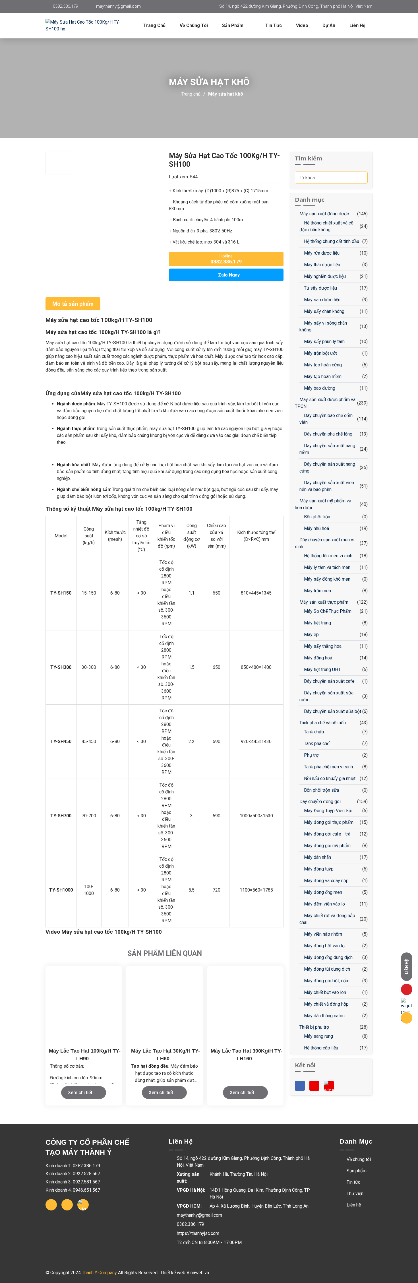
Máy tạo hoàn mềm (322, 376)
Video (302, 25)
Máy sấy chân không (323, 311)
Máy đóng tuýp (318, 869)
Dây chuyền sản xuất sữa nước (326, 696)
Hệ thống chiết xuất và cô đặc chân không (326, 226)
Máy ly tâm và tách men (326, 567)
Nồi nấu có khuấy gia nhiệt (329, 778)
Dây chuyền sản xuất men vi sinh (324, 543)
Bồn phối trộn (316, 516)
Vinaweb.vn (198, 1272)
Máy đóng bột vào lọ (324, 945)
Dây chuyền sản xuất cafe (329, 681)
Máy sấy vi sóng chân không (323, 326)
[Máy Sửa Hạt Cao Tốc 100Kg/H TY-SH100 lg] (88, 25)
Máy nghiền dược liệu (324, 276)
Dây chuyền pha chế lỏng (327, 434)
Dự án (328, 25)
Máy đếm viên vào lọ (324, 904)
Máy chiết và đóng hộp (326, 1004)
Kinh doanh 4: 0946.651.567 (72, 1190)
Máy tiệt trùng (317, 623)
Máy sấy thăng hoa (322, 646)
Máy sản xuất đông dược (323, 213)
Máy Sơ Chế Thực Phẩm (327, 611)
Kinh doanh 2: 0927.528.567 (72, 1173)
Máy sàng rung (318, 1036)
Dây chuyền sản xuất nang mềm (327, 449)
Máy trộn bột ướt (320, 353)
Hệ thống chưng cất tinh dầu (331, 241)
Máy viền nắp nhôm (322, 934)
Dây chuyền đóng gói (319, 801)
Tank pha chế (316, 743)
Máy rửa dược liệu (321, 253)
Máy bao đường (319, 388)
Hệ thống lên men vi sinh (327, 555)
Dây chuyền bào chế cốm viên (326, 419)
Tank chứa (313, 732)
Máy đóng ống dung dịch (328, 957)
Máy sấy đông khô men (326, 579)
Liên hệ (357, 25)
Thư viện (354, 1193)
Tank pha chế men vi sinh (328, 767)
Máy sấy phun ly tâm (324, 341)
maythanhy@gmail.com (118, 6)
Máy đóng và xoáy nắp (326, 880)
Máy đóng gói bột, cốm (326, 980)
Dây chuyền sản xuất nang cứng (327, 467)
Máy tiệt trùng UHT (322, 669)
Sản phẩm (356, 1170)
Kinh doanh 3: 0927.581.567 (72, 1182)
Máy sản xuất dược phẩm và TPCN (325, 403)
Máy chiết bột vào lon (324, 992)
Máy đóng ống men (322, 892)
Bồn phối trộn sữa (321, 790)
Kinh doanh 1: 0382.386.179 (72, 1165)
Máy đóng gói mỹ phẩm (327, 845)
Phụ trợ (310, 755)
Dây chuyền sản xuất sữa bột (332, 711)
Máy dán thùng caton (324, 1015)
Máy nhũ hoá (316, 528)
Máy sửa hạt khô (225, 94)
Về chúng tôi (194, 25)
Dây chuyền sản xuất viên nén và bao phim (326, 486)
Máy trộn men (317, 590)
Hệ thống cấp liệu (320, 1048)
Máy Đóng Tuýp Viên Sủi (327, 810)
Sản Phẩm (233, 25)
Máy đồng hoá (317, 658)
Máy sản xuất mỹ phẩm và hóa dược (323, 504)
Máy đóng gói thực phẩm (328, 822)
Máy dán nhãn (317, 857)
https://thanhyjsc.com (198, 1233)
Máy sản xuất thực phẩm (323, 602)
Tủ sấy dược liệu (320, 288)
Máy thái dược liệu (321, 264)
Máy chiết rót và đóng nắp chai (327, 919)
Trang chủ (154, 25)
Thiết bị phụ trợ (313, 1027)
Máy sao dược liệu (321, 299)
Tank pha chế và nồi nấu (322, 722)
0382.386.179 (65, 6)
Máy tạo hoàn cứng (322, 365)
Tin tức (273, 25)
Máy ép (311, 634)
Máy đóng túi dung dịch (326, 969)
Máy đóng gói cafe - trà (326, 834)
